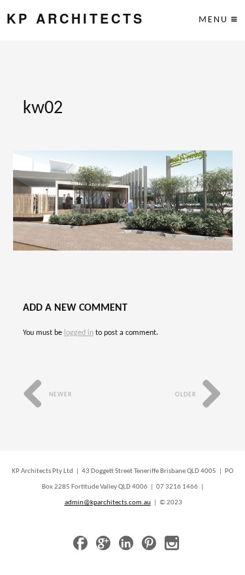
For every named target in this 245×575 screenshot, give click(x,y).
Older (186, 394)
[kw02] (123, 200)
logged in (78, 333)
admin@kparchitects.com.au (108, 502)
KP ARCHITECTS (75, 18)
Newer (59, 394)
